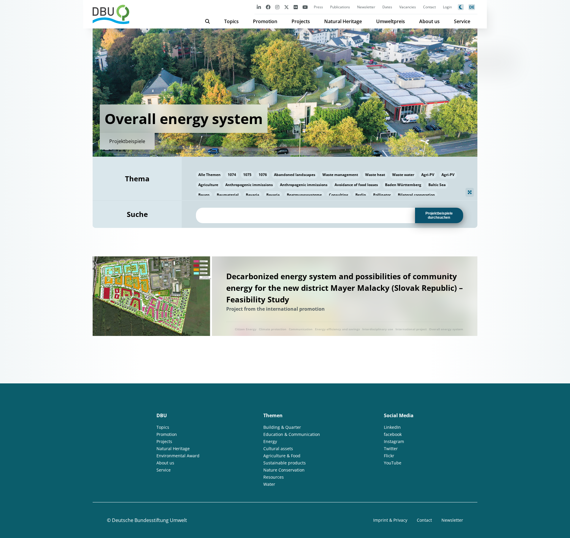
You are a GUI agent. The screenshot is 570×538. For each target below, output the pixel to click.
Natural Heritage (343, 21)
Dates (387, 6)
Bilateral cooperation (416, 194)
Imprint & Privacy (390, 520)
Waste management (340, 174)
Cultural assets (278, 448)
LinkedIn (392, 427)
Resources (273, 477)
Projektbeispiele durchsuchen (439, 215)
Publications (340, 6)
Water (269, 484)
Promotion (265, 21)
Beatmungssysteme (304, 194)
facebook (393, 434)
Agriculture (208, 184)
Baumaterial (228, 194)
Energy (270, 441)
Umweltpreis (390, 21)
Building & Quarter (282, 427)
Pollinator (382, 194)
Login (447, 6)
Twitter (391, 448)
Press (318, 6)
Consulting (338, 194)
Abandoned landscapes (294, 174)
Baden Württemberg (403, 184)
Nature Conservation (284, 470)
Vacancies (407, 6)
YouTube (392, 463)
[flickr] (295, 7)
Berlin (360, 194)
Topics (231, 21)
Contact (429, 6)
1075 (247, 174)
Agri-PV (427, 174)
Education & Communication (291, 434)
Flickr (389, 455)
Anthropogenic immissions (249, 184)
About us (429, 21)
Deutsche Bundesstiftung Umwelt (149, 520)
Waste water (403, 174)
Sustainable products (284, 463)
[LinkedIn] (258, 7)
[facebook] (268, 7)
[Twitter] (286, 7)
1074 (232, 174)
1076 (263, 174)
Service (462, 21)
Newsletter (366, 6)
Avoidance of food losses (356, 184)
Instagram (394, 441)
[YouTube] (305, 7)
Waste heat (375, 174)
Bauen (204, 194)
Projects (301, 21)
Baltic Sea (437, 184)
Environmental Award (178, 455)
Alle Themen (209, 174)
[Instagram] (277, 7)
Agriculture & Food (281, 455)
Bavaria (252, 194)
